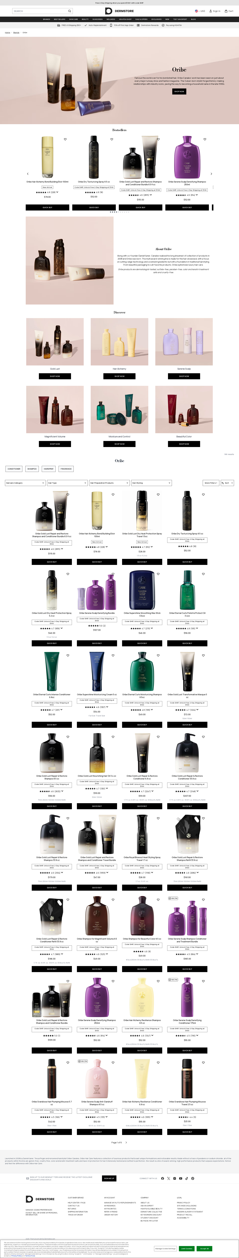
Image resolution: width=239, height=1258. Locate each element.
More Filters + (211, 483)
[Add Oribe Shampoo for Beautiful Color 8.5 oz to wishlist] (158, 900)
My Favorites (110, 1208)
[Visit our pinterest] (193, 1178)
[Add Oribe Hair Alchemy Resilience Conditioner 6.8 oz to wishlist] (158, 1063)
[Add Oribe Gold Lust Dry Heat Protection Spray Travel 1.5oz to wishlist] (158, 495)
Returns (72, 1208)
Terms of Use (30, 1256)
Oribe (119, 461)
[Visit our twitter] (169, 1178)
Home (7, 32)
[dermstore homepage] (119, 11)
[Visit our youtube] (181, 1178)
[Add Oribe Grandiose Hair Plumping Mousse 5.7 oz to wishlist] (68, 1063)
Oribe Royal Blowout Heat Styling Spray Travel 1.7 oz (142, 858)
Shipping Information (78, 1211)
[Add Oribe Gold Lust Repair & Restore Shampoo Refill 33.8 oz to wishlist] (203, 818)
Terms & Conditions (186, 1208)
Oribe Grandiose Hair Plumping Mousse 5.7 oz (52, 1103)
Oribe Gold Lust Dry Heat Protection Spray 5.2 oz (52, 614)
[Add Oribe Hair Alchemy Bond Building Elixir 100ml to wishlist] (65, 139)
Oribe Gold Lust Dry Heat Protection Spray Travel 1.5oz (142, 535)
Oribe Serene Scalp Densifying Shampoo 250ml (187, 183)
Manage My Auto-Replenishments (120, 1202)
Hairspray (49, 469)
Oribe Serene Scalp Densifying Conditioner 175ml (187, 1021)
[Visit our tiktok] (187, 1178)
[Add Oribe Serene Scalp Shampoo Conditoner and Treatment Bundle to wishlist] (203, 900)
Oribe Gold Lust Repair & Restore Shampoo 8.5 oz (51, 777)
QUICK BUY (47, 207)
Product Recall (184, 1215)
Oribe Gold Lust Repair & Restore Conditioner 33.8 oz (187, 777)
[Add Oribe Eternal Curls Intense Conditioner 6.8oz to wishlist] (68, 655)
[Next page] (126, 1142)
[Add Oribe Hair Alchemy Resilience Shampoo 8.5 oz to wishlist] (158, 981)
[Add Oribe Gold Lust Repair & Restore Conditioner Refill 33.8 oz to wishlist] (68, 900)
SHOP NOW (179, 91)
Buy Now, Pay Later (149, 1221)
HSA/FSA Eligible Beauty (151, 1208)
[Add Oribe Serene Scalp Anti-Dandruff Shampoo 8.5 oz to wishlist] (113, 1063)
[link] (215, 11)
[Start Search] (69, 11)
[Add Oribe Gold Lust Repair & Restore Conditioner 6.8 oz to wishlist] (158, 737)
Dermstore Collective (151, 1211)
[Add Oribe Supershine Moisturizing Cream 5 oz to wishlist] (113, 655)
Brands (16, 32)
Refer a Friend (111, 1211)
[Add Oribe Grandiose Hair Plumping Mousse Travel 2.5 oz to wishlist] (203, 1063)
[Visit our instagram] (175, 1178)
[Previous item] (28, 174)
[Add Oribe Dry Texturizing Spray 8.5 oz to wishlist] (112, 139)
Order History (111, 1215)
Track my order (75, 1215)
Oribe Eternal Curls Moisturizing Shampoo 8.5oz (142, 696)
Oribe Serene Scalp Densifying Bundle (97, 613)
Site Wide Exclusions (186, 1205)
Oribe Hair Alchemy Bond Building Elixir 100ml (47, 181)
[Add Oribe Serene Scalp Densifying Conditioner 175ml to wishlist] (203, 981)
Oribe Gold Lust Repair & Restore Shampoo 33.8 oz (51, 858)
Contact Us (73, 1205)
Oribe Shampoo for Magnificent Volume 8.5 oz (97, 940)
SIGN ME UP (109, 1178)
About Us (145, 1202)
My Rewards (109, 1205)
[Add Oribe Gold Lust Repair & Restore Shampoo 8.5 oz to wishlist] (68, 737)
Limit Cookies (186, 1248)
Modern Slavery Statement (190, 1211)
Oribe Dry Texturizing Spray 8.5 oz (94, 181)
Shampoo (32, 469)
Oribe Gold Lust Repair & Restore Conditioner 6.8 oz (142, 777)
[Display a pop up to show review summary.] (57, 192)
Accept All (204, 1248)
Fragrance (66, 469)
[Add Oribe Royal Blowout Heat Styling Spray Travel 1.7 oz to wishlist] (158, 818)
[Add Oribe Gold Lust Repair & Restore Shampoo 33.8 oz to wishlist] (68, 818)
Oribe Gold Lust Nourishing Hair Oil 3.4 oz (97, 776)
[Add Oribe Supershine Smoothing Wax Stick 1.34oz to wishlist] (158, 574)
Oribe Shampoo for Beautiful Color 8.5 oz (142, 938)
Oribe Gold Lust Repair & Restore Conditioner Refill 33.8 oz (51, 940)
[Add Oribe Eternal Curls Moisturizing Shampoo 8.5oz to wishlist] (158, 655)
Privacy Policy (183, 1202)
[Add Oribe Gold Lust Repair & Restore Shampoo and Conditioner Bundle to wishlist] (68, 981)
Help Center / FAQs (76, 1202)
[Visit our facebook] (163, 1178)
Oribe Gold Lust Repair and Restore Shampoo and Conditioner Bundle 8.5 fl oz (140, 183)
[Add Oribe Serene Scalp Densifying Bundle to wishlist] (113, 574)
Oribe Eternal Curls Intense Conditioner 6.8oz (51, 696)
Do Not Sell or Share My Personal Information (41, 1214)
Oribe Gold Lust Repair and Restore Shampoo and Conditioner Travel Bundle (97, 858)
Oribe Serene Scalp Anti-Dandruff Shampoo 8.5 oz (97, 1103)
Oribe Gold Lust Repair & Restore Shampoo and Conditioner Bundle (52, 1021)
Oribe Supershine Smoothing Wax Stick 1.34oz (142, 614)
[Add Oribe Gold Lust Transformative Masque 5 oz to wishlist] (203, 655)
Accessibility (183, 1218)
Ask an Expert (147, 1205)
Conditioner (14, 469)
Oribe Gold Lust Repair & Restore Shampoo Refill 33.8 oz (187, 858)
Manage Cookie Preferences (39, 1210)
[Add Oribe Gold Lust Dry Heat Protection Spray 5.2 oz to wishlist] (68, 574)
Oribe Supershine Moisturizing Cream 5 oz (97, 694)
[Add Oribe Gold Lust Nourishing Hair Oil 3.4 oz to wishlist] (113, 737)
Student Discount (150, 1218)
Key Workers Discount (151, 1215)
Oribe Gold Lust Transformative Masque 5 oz (187, 696)
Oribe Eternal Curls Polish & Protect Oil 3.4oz (187, 614)
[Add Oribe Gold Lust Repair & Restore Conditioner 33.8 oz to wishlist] (203, 737)
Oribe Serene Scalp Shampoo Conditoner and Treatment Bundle (187, 940)
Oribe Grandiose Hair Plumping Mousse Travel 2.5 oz (187, 1103)
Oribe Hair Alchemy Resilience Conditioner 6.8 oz (142, 1103)
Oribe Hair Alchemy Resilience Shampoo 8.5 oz (142, 1021)
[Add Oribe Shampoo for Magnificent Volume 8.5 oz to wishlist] (113, 900)
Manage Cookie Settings (165, 1248)
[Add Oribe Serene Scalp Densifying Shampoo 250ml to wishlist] (205, 139)
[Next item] (211, 174)
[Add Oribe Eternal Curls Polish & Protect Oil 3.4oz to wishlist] (203, 574)
